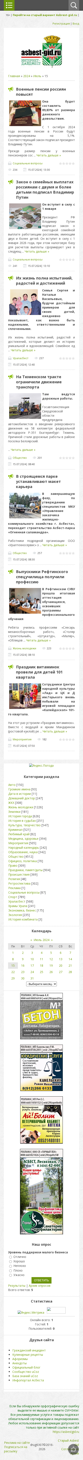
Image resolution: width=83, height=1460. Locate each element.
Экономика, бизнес (22, 910)
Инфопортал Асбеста (28, 1380)
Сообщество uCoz (25, 1372)
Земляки (14, 812)
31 (32, 978)
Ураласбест (21, 358)
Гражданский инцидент (29, 1350)
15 (13, 965)
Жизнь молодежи (24, 648)
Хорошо (19, 1261)
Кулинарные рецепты (27, 1355)
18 (41, 965)
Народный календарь (23, 847)
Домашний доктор (21, 798)
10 (32, 959)
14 (70, 959)
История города (20, 816)
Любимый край (19, 834)
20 (60, 965)
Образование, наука (23, 852)
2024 (26, 76)
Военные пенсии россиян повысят (41, 92)
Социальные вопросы (28, 163)
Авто (12, 785)
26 (51, 972)
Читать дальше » (48, 155)
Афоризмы (20, 1359)
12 (51, 959)
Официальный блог (26, 1367)
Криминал (15, 830)
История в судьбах (22, 821)
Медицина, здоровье (23, 839)
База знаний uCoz (25, 1376)
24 (32, 972)
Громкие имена (19, 789)
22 (13, 972)
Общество (20, 458)
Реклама (14, 888)
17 (32, 965)
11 (41, 959)
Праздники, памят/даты (25, 870)
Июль (37, 76)
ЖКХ (11, 803)
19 (51, 965)
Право (12, 865)
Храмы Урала (17, 906)
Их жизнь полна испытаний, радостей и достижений (44, 280)
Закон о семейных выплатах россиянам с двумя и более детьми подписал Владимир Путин (45, 189)
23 (22, 972)
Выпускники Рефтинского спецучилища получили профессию (42, 576)
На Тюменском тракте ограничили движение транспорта (39, 382)
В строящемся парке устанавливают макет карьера (38, 481)
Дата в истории (19, 794)
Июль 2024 (41, 940)
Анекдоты (19, 1363)
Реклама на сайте (17, 1443)
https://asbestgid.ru (66, 1432)
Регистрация (61, 23)
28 (70, 972)
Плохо (18, 1270)
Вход (76, 23)
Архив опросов (39, 1286)
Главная (14, 76)
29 (13, 978)
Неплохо (19, 1266)
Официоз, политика (22, 861)
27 (60, 972)
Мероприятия (22, 739)
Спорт (12, 897)
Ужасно (18, 1275)
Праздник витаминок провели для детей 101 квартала (39, 672)
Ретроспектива (19, 883)
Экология (15, 915)
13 (60, 959)
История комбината (23, 919)
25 (41, 972)
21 (70, 965)
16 (22, 965)
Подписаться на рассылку (15, 1449)
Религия (14, 879)
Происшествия (19, 874)
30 (22, 978)
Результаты (16, 1286)
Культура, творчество (24, 825)
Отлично (19, 1257)
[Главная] (41, 67)
